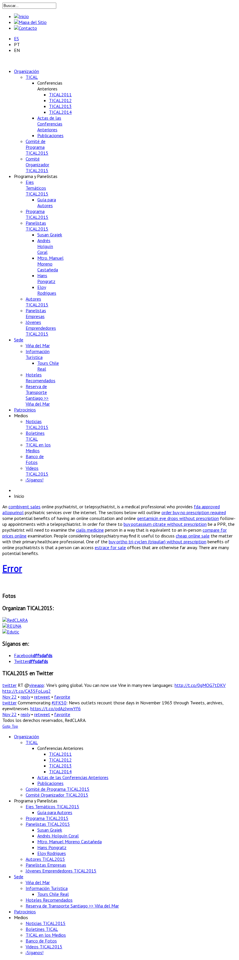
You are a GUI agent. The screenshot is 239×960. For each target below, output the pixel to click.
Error (12, 568)
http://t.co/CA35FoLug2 (26, 691)
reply (25, 697)
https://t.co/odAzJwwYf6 (55, 708)
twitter (9, 685)
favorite (62, 697)
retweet (42, 697)
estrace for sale (110, 547)
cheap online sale (193, 536)
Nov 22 (9, 697)
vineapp (36, 685)
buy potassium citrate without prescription (165, 524)
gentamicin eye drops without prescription (178, 518)
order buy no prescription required (193, 512)
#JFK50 (59, 703)
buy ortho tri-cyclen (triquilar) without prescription (157, 541)
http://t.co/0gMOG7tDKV (200, 685)
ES (16, 38)
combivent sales (24, 506)
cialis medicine (90, 530)
